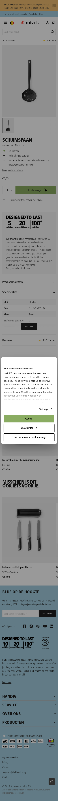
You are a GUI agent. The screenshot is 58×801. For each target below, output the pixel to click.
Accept (29, 418)
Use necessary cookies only (29, 437)
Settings (43, 409)
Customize (27, 428)
